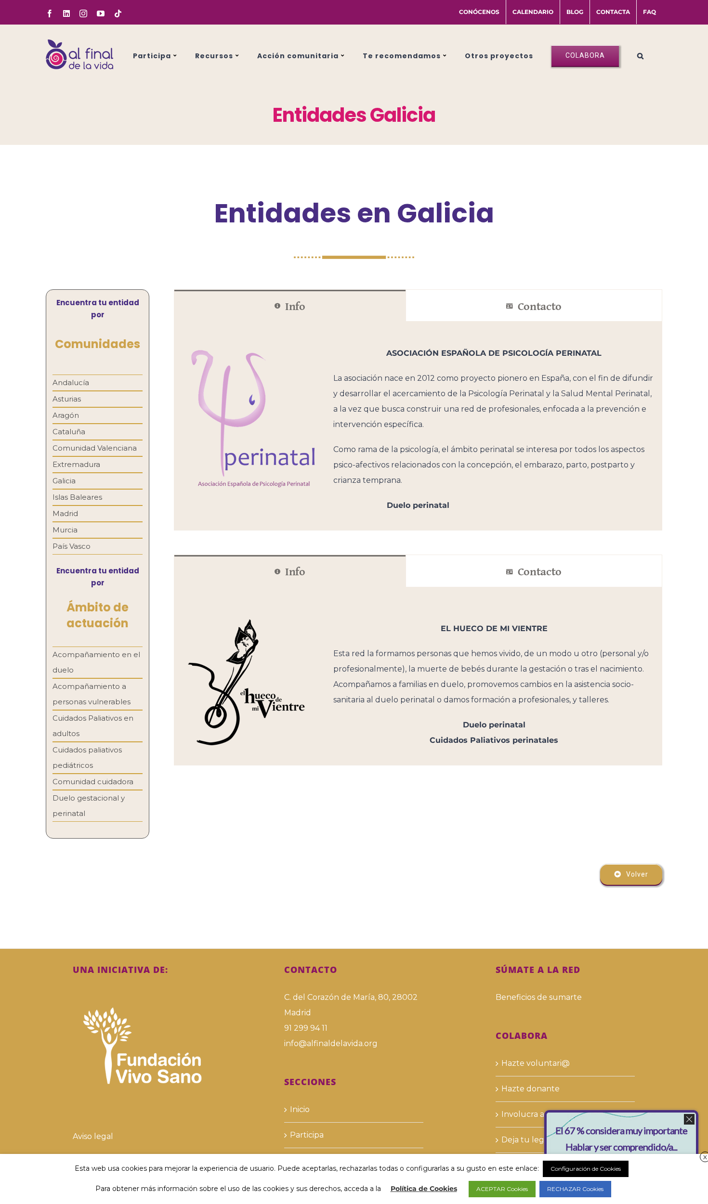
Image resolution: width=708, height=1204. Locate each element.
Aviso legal (93, 1136)
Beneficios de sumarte (539, 997)
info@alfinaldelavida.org (331, 1043)
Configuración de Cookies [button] (586, 1168)
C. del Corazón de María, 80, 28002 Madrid (351, 1005)
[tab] (290, 306)
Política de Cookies (424, 1188)
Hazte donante (530, 1088)
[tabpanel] (418, 426)
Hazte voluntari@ (535, 1063)
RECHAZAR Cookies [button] (575, 1188)
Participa (307, 1134)
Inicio (300, 1109)
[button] (640, 54)
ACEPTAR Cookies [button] (502, 1188)
